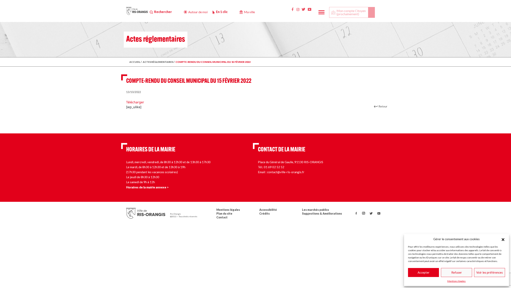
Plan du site (224, 213)
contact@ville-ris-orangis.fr (285, 172)
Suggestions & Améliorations (322, 213)
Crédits (264, 213)
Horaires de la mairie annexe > (147, 187)
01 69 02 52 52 (274, 167)
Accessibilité (268, 209)
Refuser (456, 272)
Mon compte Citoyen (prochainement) (351, 12)
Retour (382, 106)
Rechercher (163, 12)
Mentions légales (456, 281)
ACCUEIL (134, 61)
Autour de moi (198, 12)
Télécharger (135, 102)
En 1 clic (222, 12)
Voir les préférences (489, 272)
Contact (222, 217)
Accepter (424, 272)
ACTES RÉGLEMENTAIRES (158, 61)
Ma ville (249, 12)
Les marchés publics (315, 209)
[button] (503, 239)
